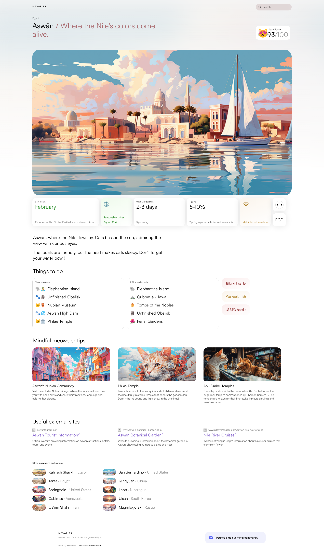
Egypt (35, 18)
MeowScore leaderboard (90, 545)
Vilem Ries (71, 545)
